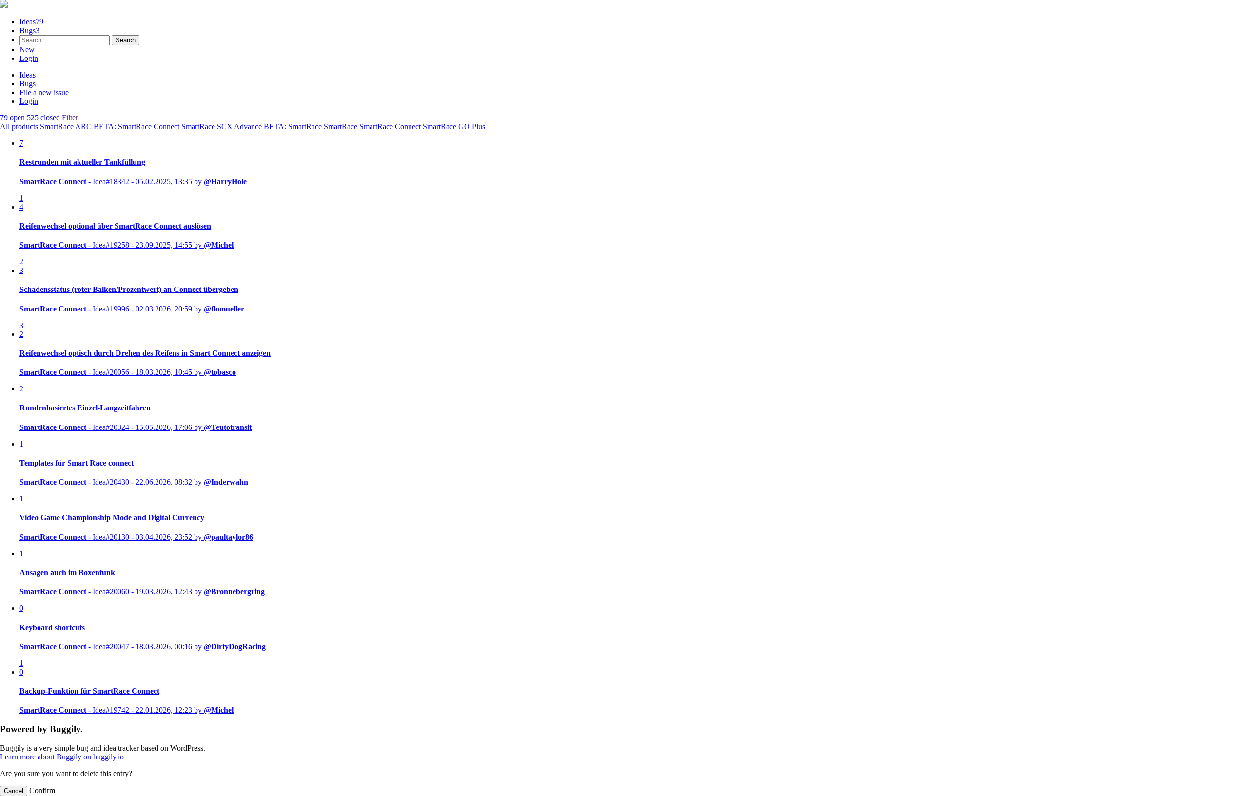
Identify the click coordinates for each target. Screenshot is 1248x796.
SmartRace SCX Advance (221, 126)
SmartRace (340, 126)
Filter (70, 118)
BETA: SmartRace (293, 126)
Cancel (13, 791)
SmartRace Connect (390, 126)
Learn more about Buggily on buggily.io (62, 757)
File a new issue (44, 92)
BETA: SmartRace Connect (136, 126)
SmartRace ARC (66, 126)
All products (19, 126)
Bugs (29, 30)
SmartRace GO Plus (454, 126)
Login (29, 58)
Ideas (31, 22)
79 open (12, 118)
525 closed (43, 118)
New (27, 49)
